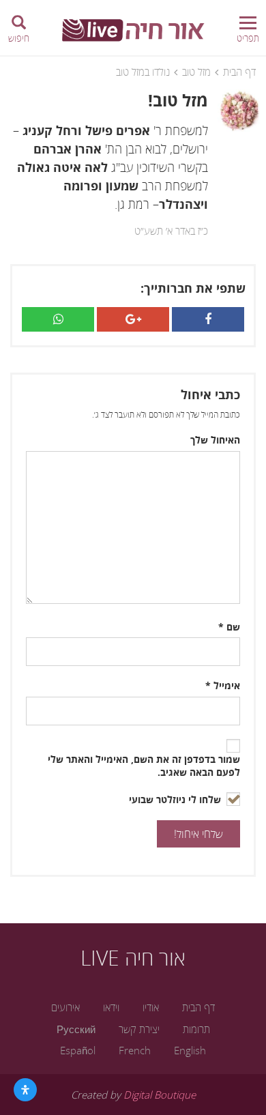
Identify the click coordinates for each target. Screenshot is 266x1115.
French (135, 1050)
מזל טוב (196, 71)
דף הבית (239, 71)
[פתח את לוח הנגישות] (25, 1089)
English (190, 1050)
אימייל (222, 686)
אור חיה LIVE (133, 958)
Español (77, 1050)
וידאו (111, 1007)
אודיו (151, 1007)
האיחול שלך (215, 440)
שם (229, 627)
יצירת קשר (139, 1029)
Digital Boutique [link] (159, 1094)
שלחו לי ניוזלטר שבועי (176, 800)
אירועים (65, 1007)
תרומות (196, 1029)
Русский (76, 1029)
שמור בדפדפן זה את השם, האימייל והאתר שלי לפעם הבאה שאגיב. (144, 766)
